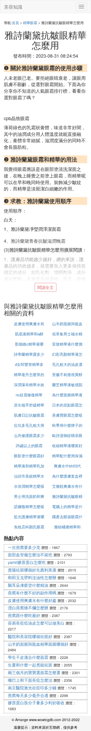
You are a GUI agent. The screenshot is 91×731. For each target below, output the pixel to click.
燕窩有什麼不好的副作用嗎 (32, 593)
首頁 (15, 22)
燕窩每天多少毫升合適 (28, 695)
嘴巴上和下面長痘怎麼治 (30, 680)
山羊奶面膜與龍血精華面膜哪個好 (38, 644)
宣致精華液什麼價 (67, 344)
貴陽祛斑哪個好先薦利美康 (32, 570)
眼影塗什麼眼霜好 (29, 455)
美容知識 (13, 6)
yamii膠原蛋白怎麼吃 (27, 562)
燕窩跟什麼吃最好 (24, 615)
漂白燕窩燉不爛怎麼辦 (28, 608)
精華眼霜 (30, 22)
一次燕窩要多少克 (24, 547)
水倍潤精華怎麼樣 (29, 486)
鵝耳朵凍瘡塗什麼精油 (28, 585)
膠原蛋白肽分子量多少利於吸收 (36, 703)
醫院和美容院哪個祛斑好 (30, 636)
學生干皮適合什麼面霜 (28, 657)
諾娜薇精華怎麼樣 (29, 506)
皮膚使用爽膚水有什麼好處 (32, 600)
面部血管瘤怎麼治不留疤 (30, 555)
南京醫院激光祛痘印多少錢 (32, 688)
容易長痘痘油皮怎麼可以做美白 (36, 623)
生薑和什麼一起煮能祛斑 (30, 665)
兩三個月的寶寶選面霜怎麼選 (34, 672)
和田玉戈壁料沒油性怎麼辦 (32, 577)
